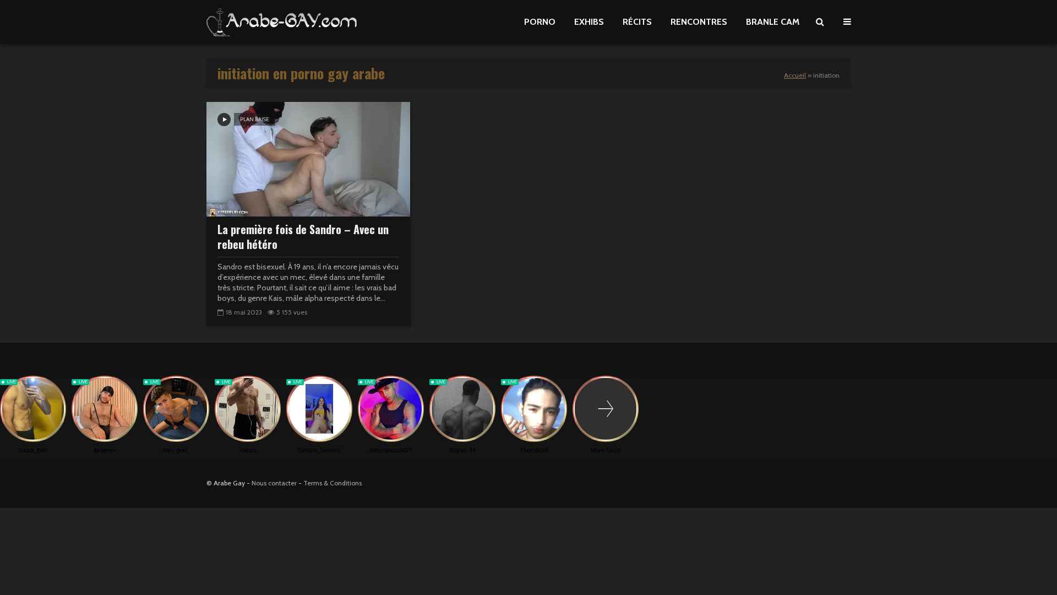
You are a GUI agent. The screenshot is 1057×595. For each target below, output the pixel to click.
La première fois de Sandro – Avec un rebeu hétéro (303, 237)
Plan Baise (254, 119)
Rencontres (699, 22)
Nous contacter (274, 483)
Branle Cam (772, 22)
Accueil (795, 75)
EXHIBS (589, 22)
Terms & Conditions (332, 483)
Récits (637, 22)
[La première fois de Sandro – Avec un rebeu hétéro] (308, 158)
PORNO (539, 22)
